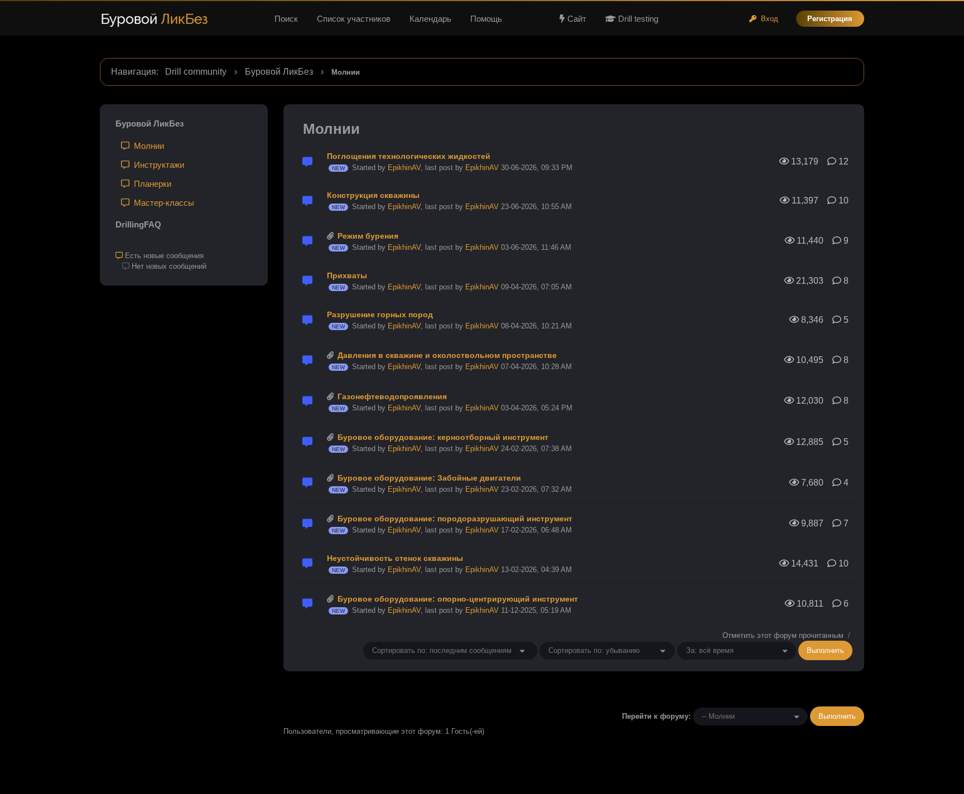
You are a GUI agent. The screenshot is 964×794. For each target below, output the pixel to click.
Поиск (286, 18)
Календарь (430, 18)
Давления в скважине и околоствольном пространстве (447, 355)
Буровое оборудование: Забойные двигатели (429, 477)
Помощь (486, 18)
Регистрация (829, 18)
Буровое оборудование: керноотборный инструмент (443, 437)
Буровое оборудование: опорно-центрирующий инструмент (458, 598)
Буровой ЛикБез (279, 71)
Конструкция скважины (373, 195)
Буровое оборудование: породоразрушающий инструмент (455, 518)
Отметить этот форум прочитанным (783, 635)
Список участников (354, 18)
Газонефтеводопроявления (392, 396)
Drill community (195, 71)
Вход (767, 18)
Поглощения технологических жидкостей (408, 156)
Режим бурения (368, 235)
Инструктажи (156, 165)
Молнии (146, 146)
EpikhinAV (404, 167)
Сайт (576, 18)
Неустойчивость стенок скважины (395, 558)
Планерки (150, 183)
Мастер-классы (161, 202)
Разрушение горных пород (380, 314)
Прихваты (347, 275)
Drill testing (637, 18)
